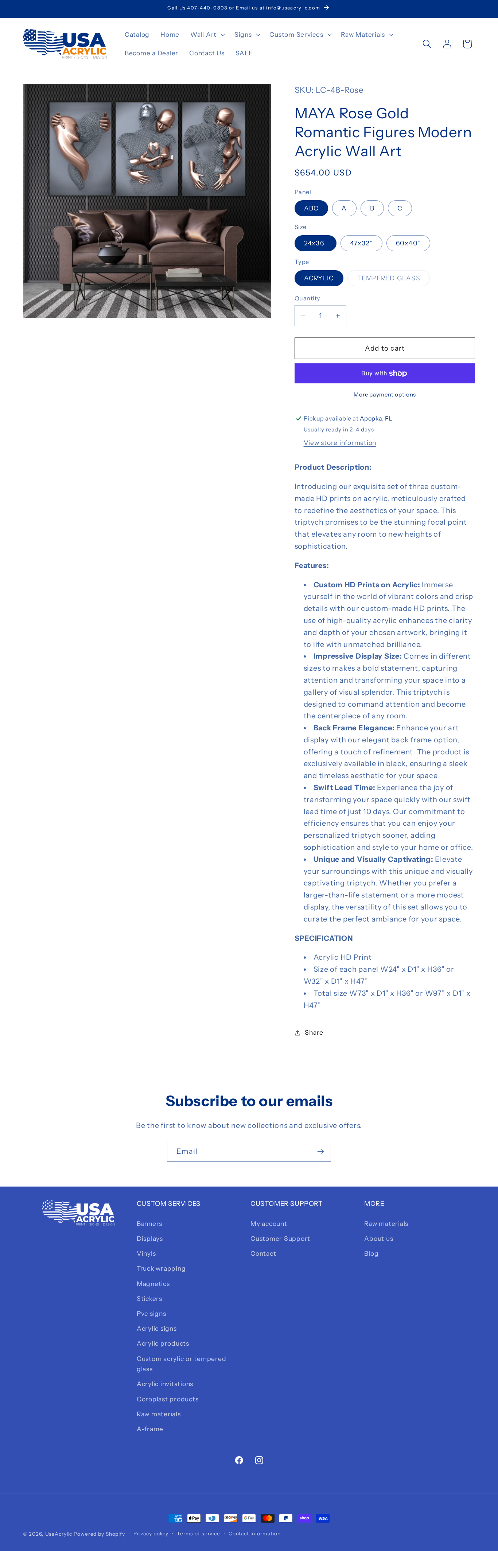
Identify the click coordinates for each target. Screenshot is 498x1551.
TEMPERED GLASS (393, 280)
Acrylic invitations (165, 1384)
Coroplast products (168, 1399)
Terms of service (198, 1533)
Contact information (255, 1533)
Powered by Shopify (99, 1534)
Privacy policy (150, 1533)
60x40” (408, 243)
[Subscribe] (321, 1151)
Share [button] (314, 1032)
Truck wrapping (161, 1268)
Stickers (149, 1298)
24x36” (315, 243)
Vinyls (146, 1253)
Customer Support (280, 1238)
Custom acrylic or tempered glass (181, 1364)
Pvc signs (151, 1313)
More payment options (385, 394)
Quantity (307, 298)
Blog (371, 1253)
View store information (340, 442)
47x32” (361, 243)
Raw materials (159, 1414)
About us (378, 1238)
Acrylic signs (157, 1328)
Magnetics (153, 1283)
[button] (207, 34)
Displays (150, 1238)
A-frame (150, 1429)
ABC (311, 208)
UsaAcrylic (59, 1534)
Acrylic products (163, 1343)
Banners (149, 1223)
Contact (263, 1253)
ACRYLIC (319, 278)
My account (268, 1223)
